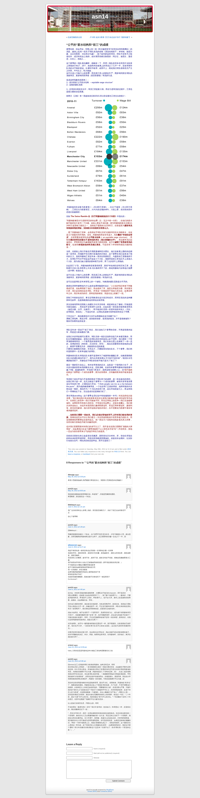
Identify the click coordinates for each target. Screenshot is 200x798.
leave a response (74, 454)
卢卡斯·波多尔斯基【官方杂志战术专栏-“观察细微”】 (110, 37)
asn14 (100, 16)
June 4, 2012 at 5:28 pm (76, 527)
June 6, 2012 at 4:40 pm (76, 589)
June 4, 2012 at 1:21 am (76, 507)
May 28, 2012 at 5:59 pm (77, 477)
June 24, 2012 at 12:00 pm (77, 647)
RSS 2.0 (117, 451)
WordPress (110, 790)
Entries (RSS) (92, 791)
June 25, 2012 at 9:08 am (77, 661)
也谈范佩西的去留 (75, 37)
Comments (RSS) (106, 791)
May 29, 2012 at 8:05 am (77, 490)
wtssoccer (72, 545)
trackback (86, 454)
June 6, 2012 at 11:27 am (77, 547)
